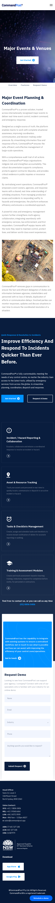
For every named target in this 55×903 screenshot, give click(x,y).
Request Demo (40, 85)
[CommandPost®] (12, 5)
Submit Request (15, 766)
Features (25, 85)
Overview (12, 85)
